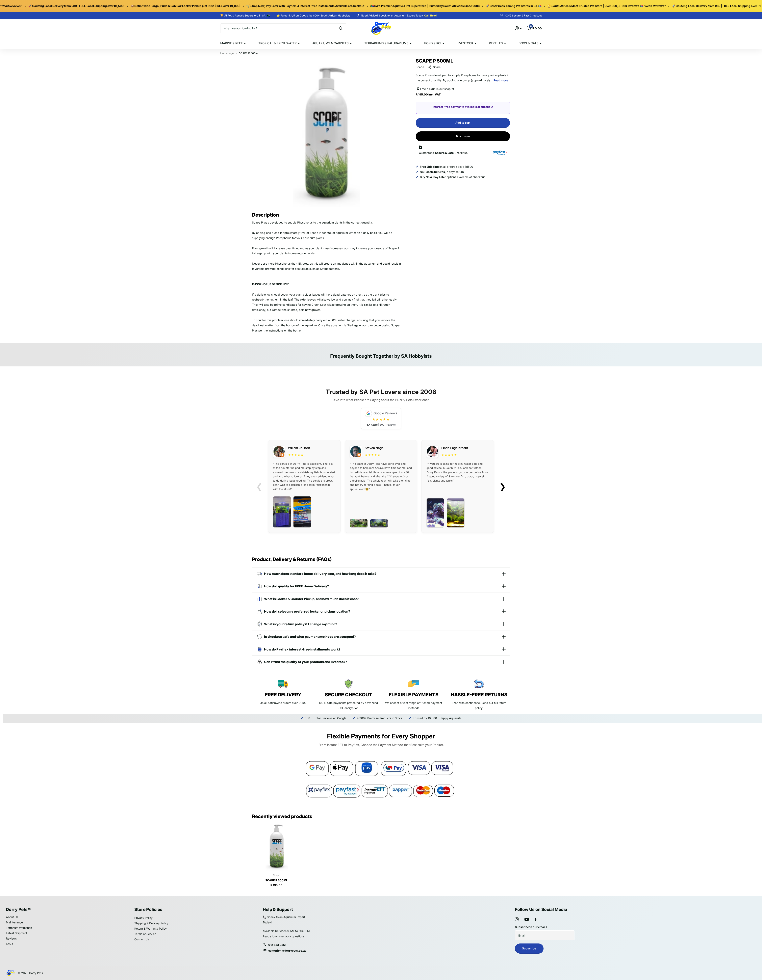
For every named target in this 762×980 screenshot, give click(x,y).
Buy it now (463, 136)
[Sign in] (518, 28)
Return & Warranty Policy (150, 928)
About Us (12, 917)
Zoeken (340, 28)
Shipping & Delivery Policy (151, 923)
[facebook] (536, 919)
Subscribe (529, 948)
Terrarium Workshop (19, 927)
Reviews (11, 938)
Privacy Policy (143, 917)
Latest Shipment (16, 933)
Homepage (227, 53)
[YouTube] (526, 919)
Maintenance (14, 922)
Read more (501, 80)
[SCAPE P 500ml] (276, 845)
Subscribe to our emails (531, 927)
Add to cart (462, 122)
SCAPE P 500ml (276, 880)
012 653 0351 (277, 944)
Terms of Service (145, 934)
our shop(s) (446, 89)
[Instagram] (517, 919)
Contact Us (141, 939)
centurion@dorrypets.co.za (287, 950)
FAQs (9, 943)
